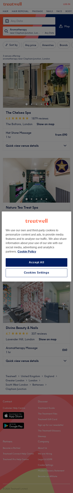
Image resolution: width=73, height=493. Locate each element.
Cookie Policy (27, 251)
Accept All (36, 262)
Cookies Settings (36, 272)
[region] (36, 246)
